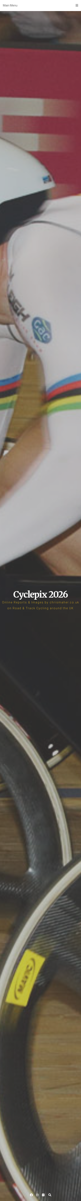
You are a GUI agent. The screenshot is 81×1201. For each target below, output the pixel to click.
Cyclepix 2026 (40, 594)
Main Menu (10, 5)
